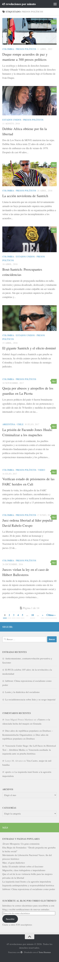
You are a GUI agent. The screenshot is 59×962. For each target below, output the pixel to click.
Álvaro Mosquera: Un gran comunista (20, 843)
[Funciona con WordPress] (21, 952)
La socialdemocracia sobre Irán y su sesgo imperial (30, 699)
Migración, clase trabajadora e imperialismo (23, 870)
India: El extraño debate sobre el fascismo (22, 866)
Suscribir (10, 918)
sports (8, 771)
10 (32, 615)
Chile (20, 424)
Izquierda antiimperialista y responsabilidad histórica (28, 885)
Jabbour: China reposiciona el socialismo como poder (28, 889)
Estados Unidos (11, 119)
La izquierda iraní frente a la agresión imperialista (26, 881)
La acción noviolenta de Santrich (25, 195)
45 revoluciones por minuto (19, 4)
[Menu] (55, 4)
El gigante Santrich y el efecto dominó (29, 348)
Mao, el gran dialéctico (13, 862)
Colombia (8, 49)
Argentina (8, 424)
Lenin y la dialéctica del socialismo (22, 692)
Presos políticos (26, 49)
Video (41, 469)
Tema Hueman (45, 952)
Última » (51, 615)
